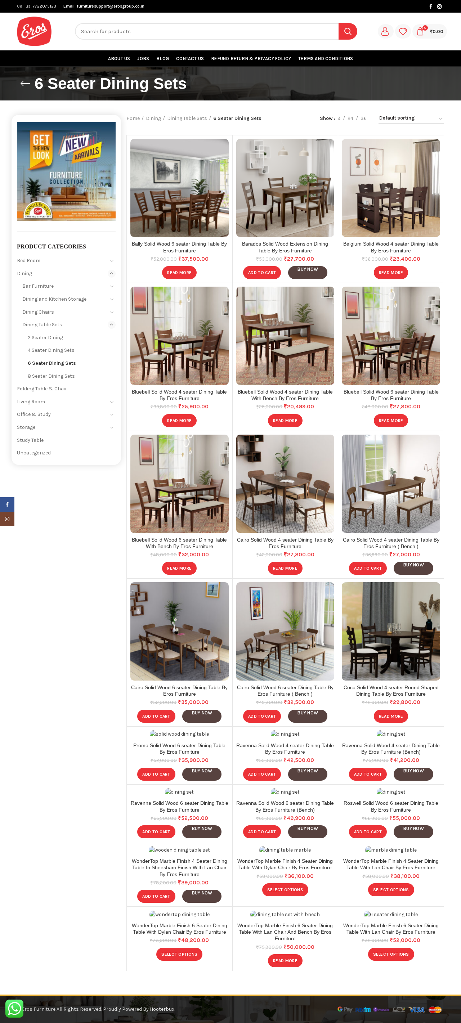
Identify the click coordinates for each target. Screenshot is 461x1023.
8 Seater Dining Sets (51, 376)
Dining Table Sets (187, 118)
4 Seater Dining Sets (51, 350)
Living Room (31, 402)
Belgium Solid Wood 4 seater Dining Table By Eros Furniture (391, 247)
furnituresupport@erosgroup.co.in (110, 6)
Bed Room (28, 260)
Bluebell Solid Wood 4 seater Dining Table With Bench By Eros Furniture (285, 395)
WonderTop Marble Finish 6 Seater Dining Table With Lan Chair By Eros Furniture (391, 929)
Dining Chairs (38, 312)
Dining (153, 118)
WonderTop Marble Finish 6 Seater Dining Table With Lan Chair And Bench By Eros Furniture (285, 932)
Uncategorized (34, 453)
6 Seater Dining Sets (52, 363)
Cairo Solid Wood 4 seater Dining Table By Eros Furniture (285, 543)
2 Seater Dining (45, 338)
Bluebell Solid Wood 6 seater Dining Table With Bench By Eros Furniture (179, 543)
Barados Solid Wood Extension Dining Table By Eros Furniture (285, 247)
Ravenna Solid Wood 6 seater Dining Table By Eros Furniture (179, 806)
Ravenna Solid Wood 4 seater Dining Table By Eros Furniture (285, 748)
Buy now (307, 269)
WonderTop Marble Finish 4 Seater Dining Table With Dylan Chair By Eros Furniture (285, 864)
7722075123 (44, 6)
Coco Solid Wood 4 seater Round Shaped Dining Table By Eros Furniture (391, 691)
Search (348, 31)
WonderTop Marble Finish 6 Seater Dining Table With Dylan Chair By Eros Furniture (179, 929)
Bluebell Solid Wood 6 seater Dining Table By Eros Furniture (391, 395)
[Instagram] (439, 6)
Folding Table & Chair (42, 389)
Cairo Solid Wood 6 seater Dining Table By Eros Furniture (179, 691)
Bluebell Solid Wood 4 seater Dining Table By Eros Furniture (179, 395)
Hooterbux (162, 1009)
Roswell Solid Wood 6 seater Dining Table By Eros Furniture (391, 806)
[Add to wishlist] (223, 151)
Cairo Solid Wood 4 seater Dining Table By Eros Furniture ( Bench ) (391, 543)
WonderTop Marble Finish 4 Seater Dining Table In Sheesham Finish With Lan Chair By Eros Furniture (179, 867)
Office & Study (34, 414)
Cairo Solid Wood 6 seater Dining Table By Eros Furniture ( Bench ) (285, 691)
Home (133, 118)
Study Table (30, 440)
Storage (26, 427)
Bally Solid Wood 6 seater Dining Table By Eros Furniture (179, 247)
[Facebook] (431, 6)
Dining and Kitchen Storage (54, 299)
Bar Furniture (38, 286)
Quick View (223, 167)
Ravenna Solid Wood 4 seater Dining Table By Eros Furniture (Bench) (391, 748)
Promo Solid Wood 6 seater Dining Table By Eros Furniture (179, 748)
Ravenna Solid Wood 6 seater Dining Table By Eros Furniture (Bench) (285, 806)
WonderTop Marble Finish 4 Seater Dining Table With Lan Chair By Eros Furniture (391, 864)
